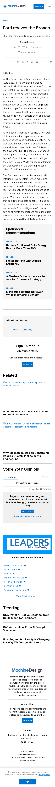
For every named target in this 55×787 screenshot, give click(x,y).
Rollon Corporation (13, 582)
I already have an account (27, 516)
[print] (50, 62)
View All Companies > (27, 596)
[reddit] (32, 62)
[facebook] (18, 62)
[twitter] (27, 62)
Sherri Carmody (27, 42)
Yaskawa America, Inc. (15, 590)
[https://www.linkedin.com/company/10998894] (25, 742)
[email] (36, 62)
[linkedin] (23, 62)
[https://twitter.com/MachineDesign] (29, 742)
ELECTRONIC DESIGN (36, 757)
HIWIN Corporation (13, 565)
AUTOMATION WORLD (27, 754)
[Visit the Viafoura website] (45, 489)
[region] (27, 483)
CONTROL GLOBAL (17, 757)
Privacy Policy (44, 775)
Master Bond (10, 569)
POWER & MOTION (27, 760)
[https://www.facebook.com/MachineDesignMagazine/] (22, 742)
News (5, 21)
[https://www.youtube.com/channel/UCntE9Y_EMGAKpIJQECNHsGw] (32, 742)
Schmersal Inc (11, 586)
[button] (5, 6)
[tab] (10, 477)
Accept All (27, 782)
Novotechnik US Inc (14, 577)
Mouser (7, 573)
